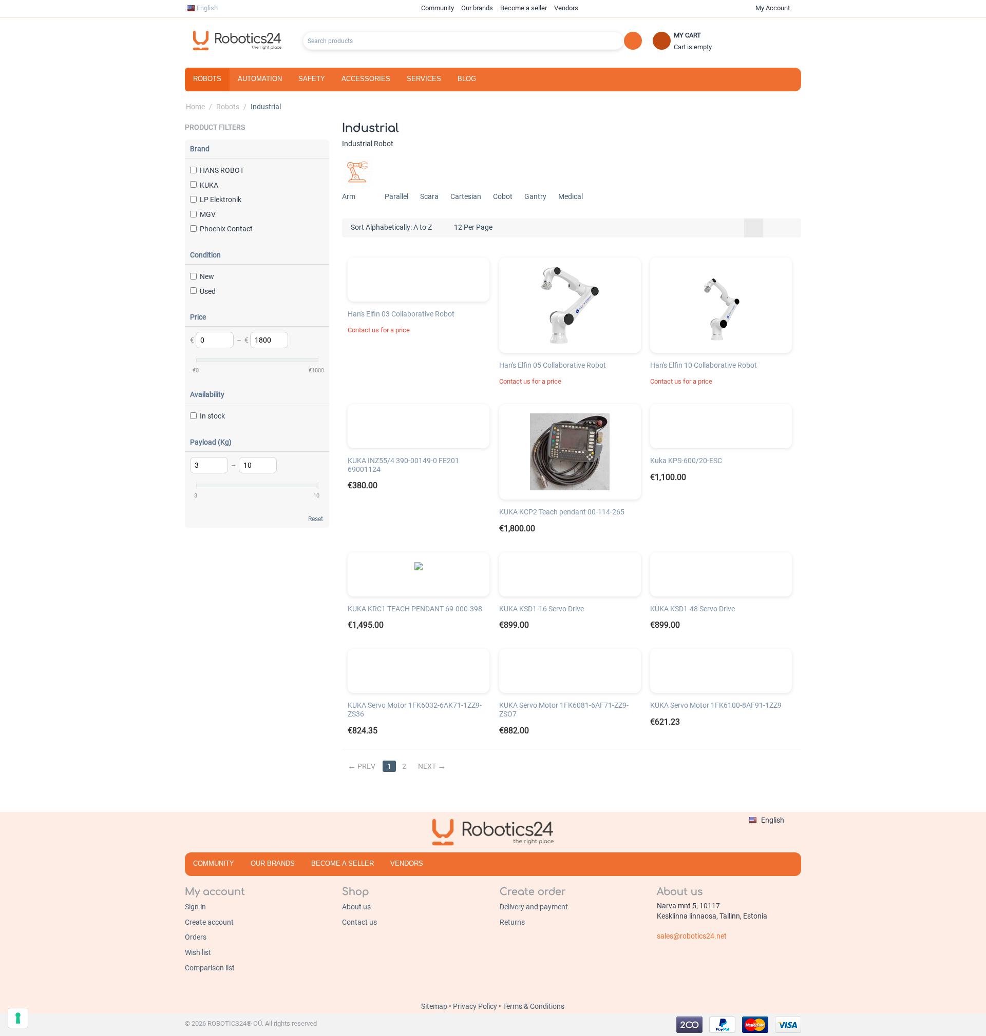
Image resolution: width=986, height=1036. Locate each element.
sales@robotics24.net (692, 936)
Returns (512, 922)
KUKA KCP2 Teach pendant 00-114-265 (561, 512)
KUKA (209, 185)
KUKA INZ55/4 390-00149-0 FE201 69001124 (403, 464)
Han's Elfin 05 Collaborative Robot (552, 365)
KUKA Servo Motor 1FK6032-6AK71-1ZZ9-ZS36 (415, 709)
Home (195, 107)
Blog (467, 79)
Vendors (566, 8)
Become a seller (523, 8)
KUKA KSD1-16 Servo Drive (541, 609)
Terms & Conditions (533, 1006)
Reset (315, 519)
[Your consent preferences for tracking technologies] (18, 1018)
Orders (195, 937)
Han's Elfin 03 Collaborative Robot (401, 314)
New (207, 276)
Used (208, 291)
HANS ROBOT (222, 170)
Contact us (359, 922)
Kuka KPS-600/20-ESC (686, 460)
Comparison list (210, 968)
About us (356, 907)
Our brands (477, 8)
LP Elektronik (220, 199)
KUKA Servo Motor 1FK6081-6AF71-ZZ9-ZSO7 (564, 709)
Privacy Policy (476, 1006)
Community (437, 8)
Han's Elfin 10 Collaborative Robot (703, 365)
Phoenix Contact (226, 229)
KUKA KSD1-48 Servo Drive (692, 609)
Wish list (198, 952)
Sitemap (435, 1006)
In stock (212, 416)
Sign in (195, 907)
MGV (208, 214)
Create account (209, 922)
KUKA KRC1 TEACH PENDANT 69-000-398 (415, 609)
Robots (207, 79)
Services (424, 79)
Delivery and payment (534, 907)
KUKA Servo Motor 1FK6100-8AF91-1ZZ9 (716, 705)
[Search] (633, 41)
